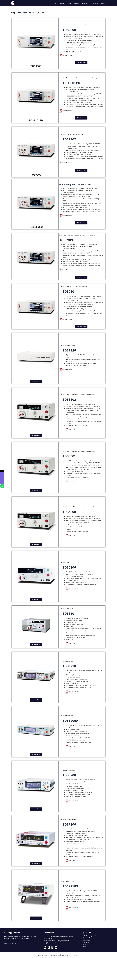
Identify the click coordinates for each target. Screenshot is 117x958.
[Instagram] (49, 947)
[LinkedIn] (52, 947)
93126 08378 (65, 941)
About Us (84, 3)
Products (61, 3)
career (84, 946)
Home (54, 3)
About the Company (89, 938)
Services (76, 3)
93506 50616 (56, 941)
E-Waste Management (89, 936)
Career (103, 3)
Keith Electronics (74, 955)
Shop (70, 3)
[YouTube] (56, 947)
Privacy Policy (87, 940)
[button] (65, 3)
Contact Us (95, 3)
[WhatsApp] (2, 486)
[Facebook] (45, 947)
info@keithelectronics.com (52, 943)
